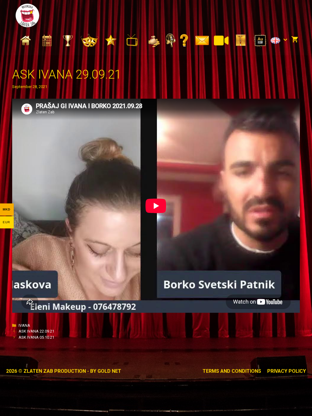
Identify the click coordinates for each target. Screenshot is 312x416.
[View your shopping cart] (295, 40)
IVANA (24, 325)
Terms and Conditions (232, 371)
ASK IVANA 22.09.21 (36, 331)
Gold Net (109, 371)
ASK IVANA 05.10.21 (36, 337)
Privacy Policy (286, 371)
